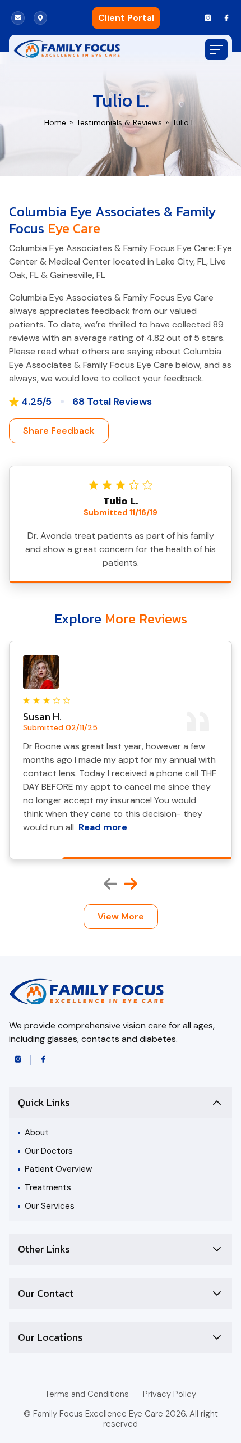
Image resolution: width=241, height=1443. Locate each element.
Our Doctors (49, 1151)
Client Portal (126, 18)
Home (55, 122)
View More (121, 916)
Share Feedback (59, 430)
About (37, 1132)
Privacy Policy (169, 1394)
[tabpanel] (120, 750)
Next (130, 884)
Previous (110, 884)
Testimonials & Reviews (119, 122)
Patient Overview (58, 1169)
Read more (102, 827)
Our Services (50, 1206)
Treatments (48, 1187)
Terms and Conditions (87, 1394)
